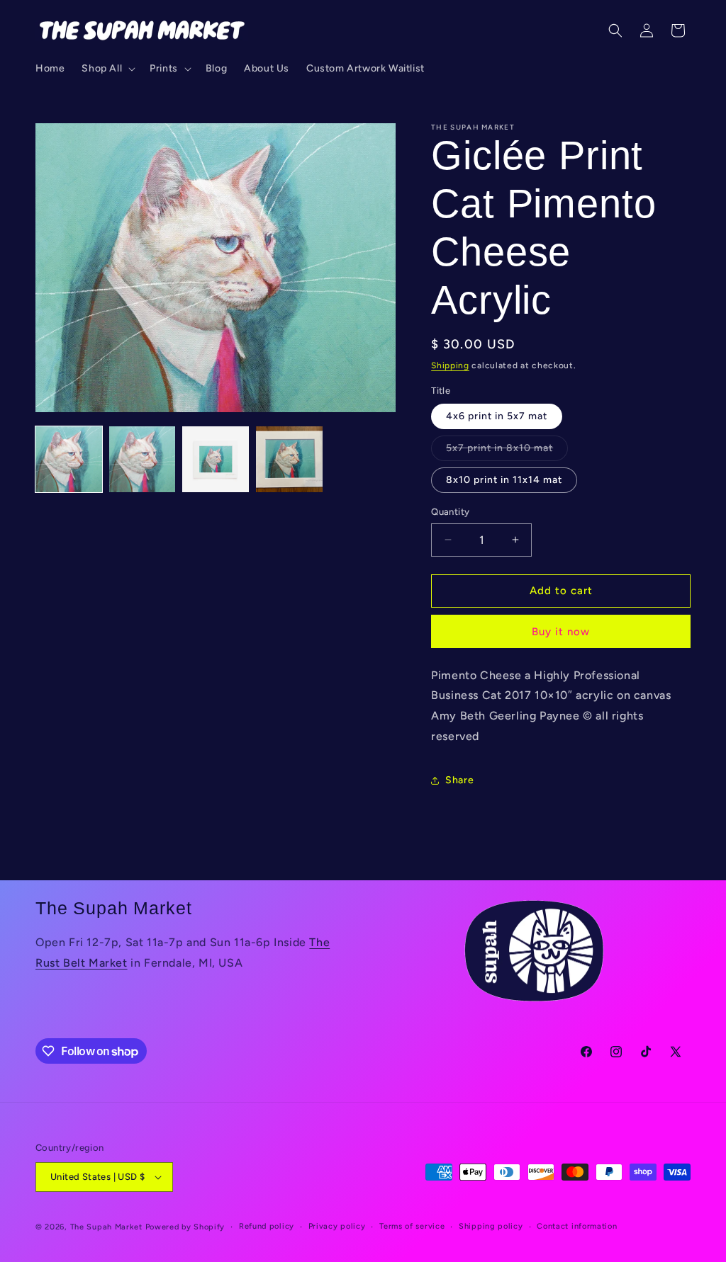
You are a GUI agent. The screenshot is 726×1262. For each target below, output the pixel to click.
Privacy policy (337, 1226)
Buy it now (561, 631)
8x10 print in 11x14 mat (504, 480)
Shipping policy (491, 1226)
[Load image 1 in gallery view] (68, 459)
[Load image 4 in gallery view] (289, 459)
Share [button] (459, 780)
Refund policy (266, 1226)
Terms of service (412, 1226)
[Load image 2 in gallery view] (142, 459)
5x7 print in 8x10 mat (507, 451)
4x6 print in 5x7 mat (496, 416)
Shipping (450, 365)
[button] (107, 69)
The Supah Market (106, 1227)
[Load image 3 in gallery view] (215, 459)
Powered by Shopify (185, 1227)
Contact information (577, 1226)
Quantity (450, 511)
